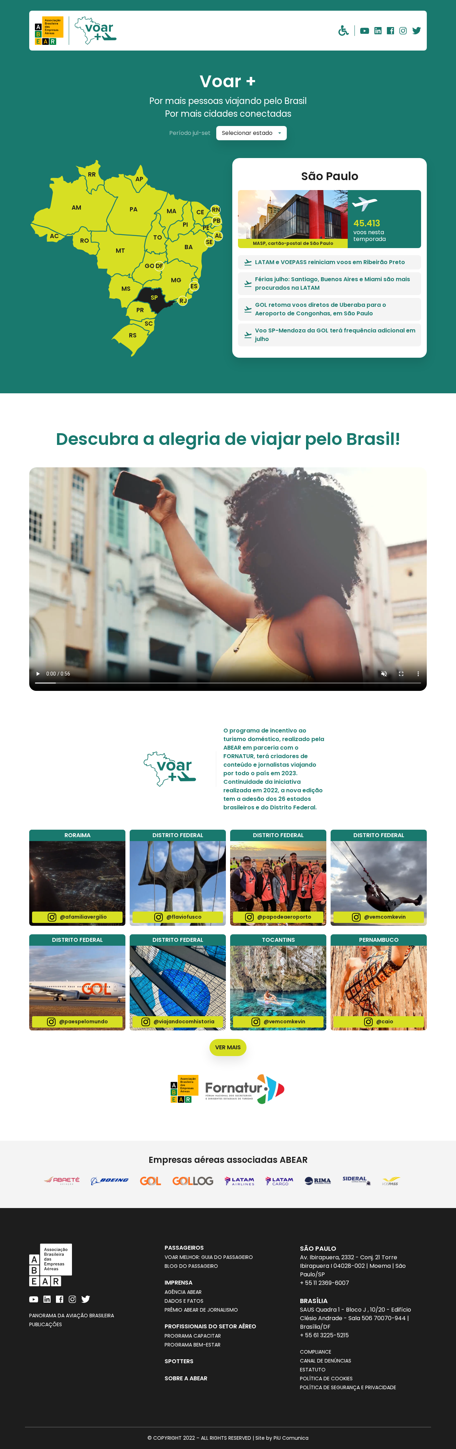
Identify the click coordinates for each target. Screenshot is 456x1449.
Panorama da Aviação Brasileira (71, 1315)
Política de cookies (326, 1378)
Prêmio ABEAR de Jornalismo (201, 1309)
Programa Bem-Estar (193, 1344)
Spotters (179, 1361)
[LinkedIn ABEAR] (378, 30)
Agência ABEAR (183, 1292)
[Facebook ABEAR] (390, 30)
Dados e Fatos (184, 1300)
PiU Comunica (291, 1438)
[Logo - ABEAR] (52, 30)
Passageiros (184, 1248)
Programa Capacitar (193, 1335)
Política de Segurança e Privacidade (348, 1387)
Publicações (45, 1324)
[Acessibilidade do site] (346, 30)
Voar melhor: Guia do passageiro (209, 1257)
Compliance (315, 1351)
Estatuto (313, 1369)
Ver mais (228, 1047)
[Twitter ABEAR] (416, 30)
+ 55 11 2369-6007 (324, 1283)
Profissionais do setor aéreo (210, 1326)
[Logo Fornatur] (244, 1089)
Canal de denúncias (325, 1360)
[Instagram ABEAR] (403, 30)
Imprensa (178, 1283)
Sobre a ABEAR (186, 1378)
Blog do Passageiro (191, 1266)
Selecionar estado (247, 133)
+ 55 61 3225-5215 (324, 1335)
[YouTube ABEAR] (364, 30)
